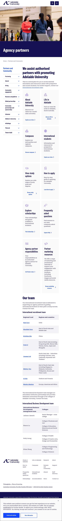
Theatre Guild (8, 132)
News (45, 478)
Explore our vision (29, 120)
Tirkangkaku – (12, 484)
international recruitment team (33, 87)
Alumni (7, 81)
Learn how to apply (48, 189)
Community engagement (8, 91)
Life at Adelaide (36, 460)
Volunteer (7, 114)
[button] (58, 501)
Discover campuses (29, 152)
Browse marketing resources (49, 287)
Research (46, 460)
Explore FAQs (47, 233)
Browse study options (30, 193)
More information (29, 515)
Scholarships (26, 478)
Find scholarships (29, 232)
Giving (6, 86)
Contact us (55, 478)
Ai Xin (25, 378)
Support (54, 465)
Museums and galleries (11, 97)
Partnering (8, 76)
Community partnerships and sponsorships (9, 108)
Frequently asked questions (26, 473)
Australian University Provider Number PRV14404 (17, 487)
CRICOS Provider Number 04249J (43, 487)
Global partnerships (10, 101)
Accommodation (37, 478)
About (54, 460)
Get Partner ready (29, 272)
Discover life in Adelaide (49, 118)
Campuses (35, 465)
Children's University (10, 119)
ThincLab (7, 128)
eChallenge (8, 123)
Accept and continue (11, 515)
